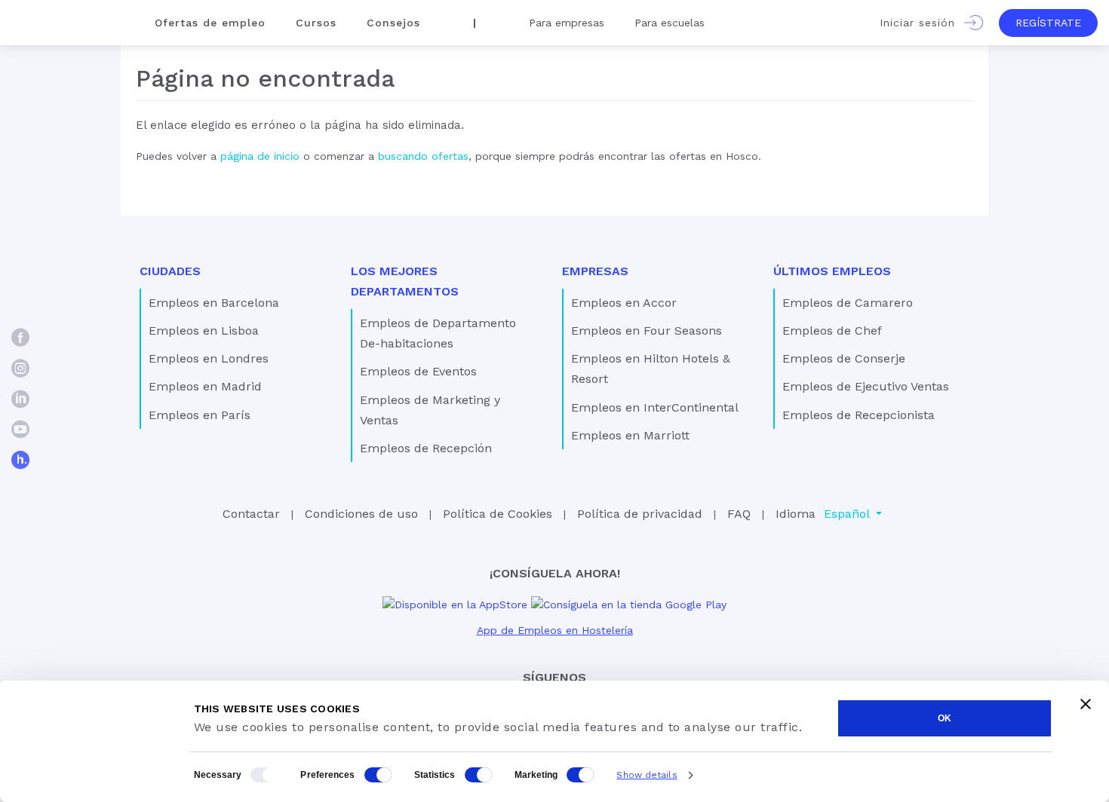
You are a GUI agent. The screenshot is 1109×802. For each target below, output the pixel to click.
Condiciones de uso (361, 514)
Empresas (595, 271)
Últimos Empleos (832, 271)
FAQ (739, 514)
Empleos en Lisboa (204, 330)
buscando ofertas (423, 156)
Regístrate (1048, 23)
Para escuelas (669, 23)
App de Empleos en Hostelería (555, 630)
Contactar (251, 514)
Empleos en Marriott (630, 435)
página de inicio (260, 156)
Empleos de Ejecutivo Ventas (865, 386)
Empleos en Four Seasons (646, 330)
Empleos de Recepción (426, 448)
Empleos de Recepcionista (858, 415)
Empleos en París (199, 415)
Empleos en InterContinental (655, 407)
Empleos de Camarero (847, 302)
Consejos (393, 23)
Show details (646, 775)
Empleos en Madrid (205, 386)
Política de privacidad (639, 514)
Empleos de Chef (832, 330)
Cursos (316, 23)
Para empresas (566, 23)
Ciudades (170, 271)
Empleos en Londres (209, 358)
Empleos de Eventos (418, 371)
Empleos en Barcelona (214, 302)
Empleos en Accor (624, 302)
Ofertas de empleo (210, 23)
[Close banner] (1085, 704)
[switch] (378, 774)
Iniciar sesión (922, 23)
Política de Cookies (497, 514)
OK (944, 718)
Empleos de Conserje (843, 358)
